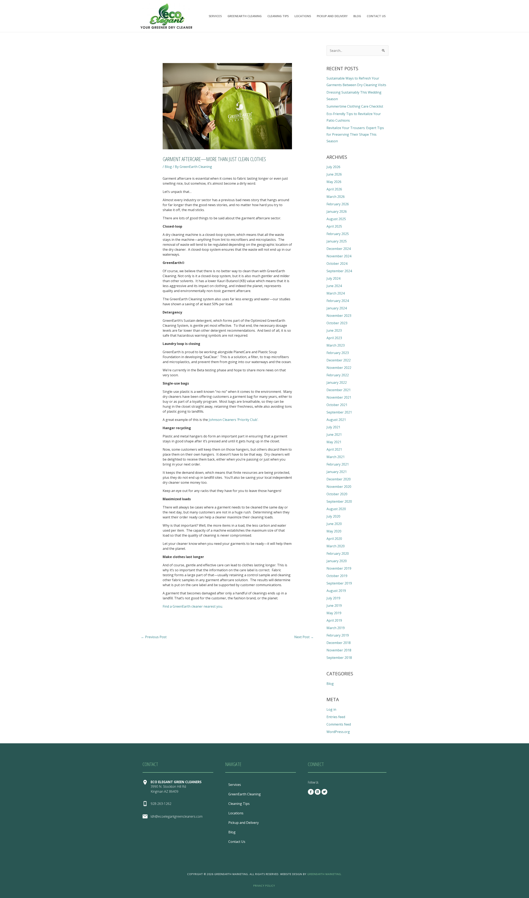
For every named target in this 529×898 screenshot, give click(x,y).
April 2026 (334, 189)
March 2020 (335, 546)
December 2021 (338, 390)
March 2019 (335, 628)
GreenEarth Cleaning (245, 16)
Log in (331, 709)
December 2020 (338, 479)
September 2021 (339, 412)
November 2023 (338, 315)
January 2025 (336, 241)
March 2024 (335, 293)
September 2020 (339, 501)
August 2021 (336, 419)
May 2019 (333, 613)
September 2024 (339, 271)
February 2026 (337, 204)
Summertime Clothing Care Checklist (354, 106)
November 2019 (338, 568)
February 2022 (337, 375)
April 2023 (334, 338)
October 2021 (336, 405)
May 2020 (333, 531)
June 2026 (334, 174)
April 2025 (334, 226)
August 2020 (336, 509)
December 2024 (338, 248)
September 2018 (339, 657)
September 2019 (339, 583)
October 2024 (336, 263)
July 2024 (333, 278)
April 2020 (334, 538)
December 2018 (338, 642)
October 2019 (336, 576)
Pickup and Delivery (332, 16)
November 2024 (338, 256)
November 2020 (338, 486)
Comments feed (338, 724)
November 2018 (338, 650)
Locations (302, 16)
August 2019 (336, 590)
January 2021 (336, 471)
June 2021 (334, 434)
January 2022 (336, 382)
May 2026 (333, 181)
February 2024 (337, 300)
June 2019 (334, 605)
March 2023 (335, 345)
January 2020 (336, 561)
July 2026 (333, 167)
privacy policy (264, 885)
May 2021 (333, 442)
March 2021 (335, 457)
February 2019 (337, 635)
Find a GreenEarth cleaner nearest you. (193, 606)
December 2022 (338, 360)
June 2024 (334, 286)
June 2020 (334, 523)
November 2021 (338, 397)
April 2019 (334, 620)
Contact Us (376, 16)
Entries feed (335, 717)
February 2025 (337, 234)
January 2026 (336, 211)
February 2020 (337, 553)
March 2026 (335, 196)
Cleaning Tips (278, 16)
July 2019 (333, 598)
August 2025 (336, 219)
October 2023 (336, 323)
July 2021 (333, 427)
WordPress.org (338, 731)
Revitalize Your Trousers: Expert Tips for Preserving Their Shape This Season (355, 134)
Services (215, 16)
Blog (357, 16)
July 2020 (333, 516)
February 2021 (337, 464)
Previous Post (154, 637)
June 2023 (334, 330)
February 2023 (337, 352)
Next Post (304, 637)
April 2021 (334, 449)
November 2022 (338, 367)
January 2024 (336, 308)
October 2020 (336, 494)
